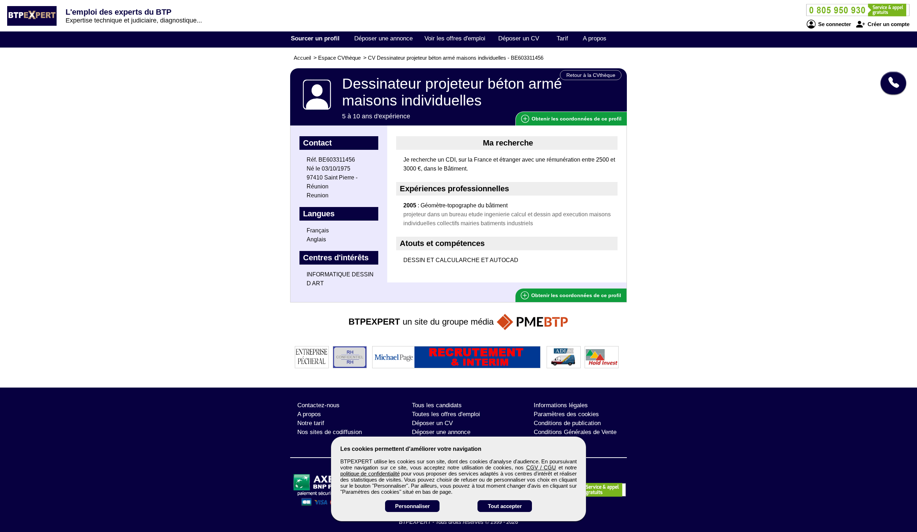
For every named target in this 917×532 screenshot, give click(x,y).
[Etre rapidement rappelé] (890, 83)
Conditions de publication (567, 423)
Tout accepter (505, 506)
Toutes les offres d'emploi (446, 414)
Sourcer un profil (315, 38)
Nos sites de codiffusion (329, 432)
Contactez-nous (318, 405)
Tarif (562, 38)
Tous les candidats (437, 405)
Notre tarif (310, 423)
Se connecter (834, 24)
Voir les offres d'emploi (454, 38)
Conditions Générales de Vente (575, 432)
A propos (594, 38)
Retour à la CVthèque (590, 75)
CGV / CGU (541, 467)
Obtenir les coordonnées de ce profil (575, 295)
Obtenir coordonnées (575, 119)
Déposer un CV (518, 38)
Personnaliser (412, 506)
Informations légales (561, 405)
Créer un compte (887, 24)
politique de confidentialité (370, 474)
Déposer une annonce (383, 38)
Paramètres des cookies (566, 414)
